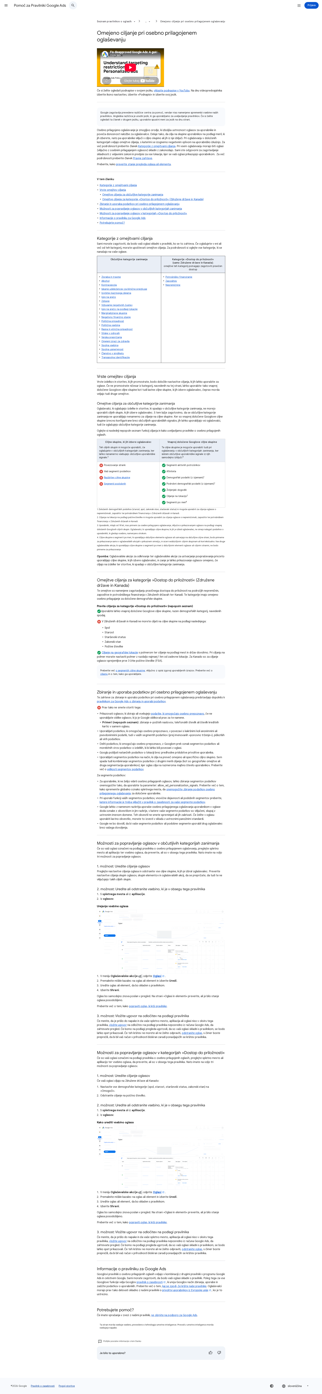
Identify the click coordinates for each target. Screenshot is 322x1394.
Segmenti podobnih (115, 483)
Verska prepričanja (111, 337)
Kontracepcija (109, 285)
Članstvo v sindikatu (112, 353)
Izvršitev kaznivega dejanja (116, 293)
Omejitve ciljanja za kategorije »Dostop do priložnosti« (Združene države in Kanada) (153, 199)
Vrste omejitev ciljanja (113, 190)
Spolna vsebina (109, 345)
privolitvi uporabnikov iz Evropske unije (185, 1290)
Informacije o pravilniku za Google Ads (123, 218)
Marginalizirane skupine (114, 313)
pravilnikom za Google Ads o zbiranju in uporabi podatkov (131, 701)
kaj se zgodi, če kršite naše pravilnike (184, 1286)
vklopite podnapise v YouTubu (171, 90)
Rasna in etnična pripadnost (117, 329)
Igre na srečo (108, 297)
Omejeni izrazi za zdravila (115, 341)
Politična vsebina (110, 325)
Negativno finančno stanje (116, 317)
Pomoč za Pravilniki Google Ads (40, 5)
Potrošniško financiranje (179, 276)
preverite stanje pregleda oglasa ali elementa (143, 164)
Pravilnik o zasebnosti (43, 1385)
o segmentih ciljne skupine (130, 670)
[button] (6, 5)
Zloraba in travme (111, 276)
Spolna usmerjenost (112, 349)
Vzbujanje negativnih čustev (116, 305)
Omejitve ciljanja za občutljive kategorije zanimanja (132, 194)
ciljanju (104, 674)
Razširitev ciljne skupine (117, 477)
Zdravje (105, 301)
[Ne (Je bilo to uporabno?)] (219, 1353)
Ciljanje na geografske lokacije (120, 652)
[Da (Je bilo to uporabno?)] (210, 1353)
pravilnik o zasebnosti (150, 1282)
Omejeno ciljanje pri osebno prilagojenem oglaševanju (192, 21)
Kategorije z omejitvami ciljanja (156, 146)
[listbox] (295, 1385)
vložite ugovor (118, 1241)
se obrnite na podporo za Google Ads (174, 1315)
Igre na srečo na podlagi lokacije (119, 309)
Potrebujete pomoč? (112, 223)
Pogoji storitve (67, 1385)
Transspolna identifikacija (115, 357)
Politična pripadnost (112, 321)
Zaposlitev (171, 280)
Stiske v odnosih (110, 333)
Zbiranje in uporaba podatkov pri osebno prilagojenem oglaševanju (139, 204)
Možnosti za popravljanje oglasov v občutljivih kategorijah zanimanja (141, 208)
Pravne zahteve (142, 158)
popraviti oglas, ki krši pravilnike (148, 1006)
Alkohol (105, 280)
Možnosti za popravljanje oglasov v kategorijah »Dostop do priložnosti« (143, 213)
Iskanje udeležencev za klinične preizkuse (124, 289)
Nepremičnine (173, 285)
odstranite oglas (192, 1249)
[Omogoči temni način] (272, 1386)
